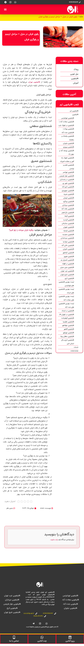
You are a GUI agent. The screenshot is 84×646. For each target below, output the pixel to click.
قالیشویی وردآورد (68, 201)
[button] (5, 9)
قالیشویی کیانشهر (68, 253)
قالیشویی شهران (68, 227)
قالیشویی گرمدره (68, 220)
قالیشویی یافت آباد (67, 209)
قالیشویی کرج (69, 278)
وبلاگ (76, 69)
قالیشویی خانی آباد (67, 245)
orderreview (74, 351)
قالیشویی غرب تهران (67, 271)
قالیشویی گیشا (69, 216)
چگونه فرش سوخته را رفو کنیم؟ (21, 230)
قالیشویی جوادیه (68, 242)
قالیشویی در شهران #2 (66, 314)
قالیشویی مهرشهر (68, 333)
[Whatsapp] (15, 2)
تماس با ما (14, 641)
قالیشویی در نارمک (68, 311)
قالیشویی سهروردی (68, 190)
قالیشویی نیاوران (68, 143)
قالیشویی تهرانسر (68, 172)
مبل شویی (74, 74)
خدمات (76, 347)
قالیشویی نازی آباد (68, 187)
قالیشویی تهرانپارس (67, 118)
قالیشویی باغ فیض (67, 212)
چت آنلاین (42, 641)
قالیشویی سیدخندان (67, 238)
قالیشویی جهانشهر (68, 325)
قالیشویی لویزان (68, 198)
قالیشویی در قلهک (68, 264)
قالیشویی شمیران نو (67, 260)
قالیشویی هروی (69, 256)
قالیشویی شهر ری (68, 183)
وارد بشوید (54, 539)
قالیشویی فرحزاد (68, 231)
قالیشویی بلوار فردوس (67, 176)
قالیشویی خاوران (68, 249)
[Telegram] (5, 2)
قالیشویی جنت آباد (70, 604)
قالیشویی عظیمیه (68, 322)
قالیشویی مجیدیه (68, 234)
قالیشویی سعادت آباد (70, 599)
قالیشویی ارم (74, 111)
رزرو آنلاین (70, 641)
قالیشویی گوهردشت (67, 318)
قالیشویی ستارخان (68, 223)
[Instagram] (10, 2)
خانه (81, 16)
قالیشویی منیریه (69, 194)
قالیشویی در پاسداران (67, 179)
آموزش (75, 83)
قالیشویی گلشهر (69, 329)
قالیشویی (74, 78)
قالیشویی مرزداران (68, 205)
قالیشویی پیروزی (68, 147)
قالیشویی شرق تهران (67, 274)
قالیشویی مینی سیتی (67, 267)
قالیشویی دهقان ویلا (67, 336)
